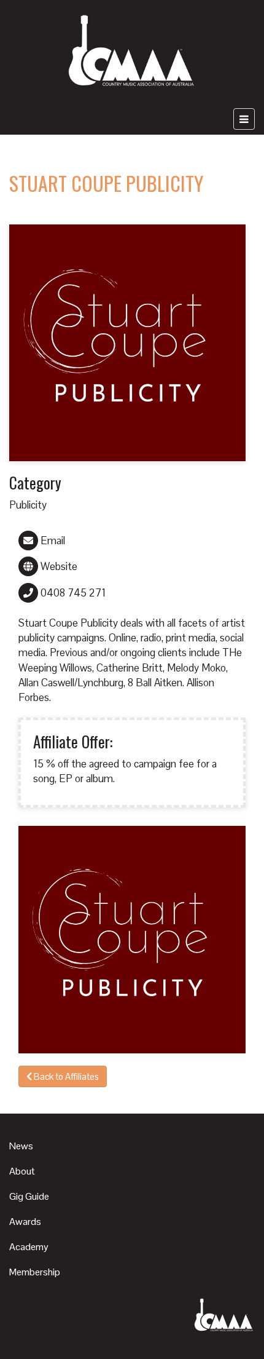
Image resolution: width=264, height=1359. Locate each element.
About (22, 1171)
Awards (25, 1221)
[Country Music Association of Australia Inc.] (132, 51)
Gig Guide (29, 1196)
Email (51, 540)
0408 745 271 (72, 593)
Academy (29, 1246)
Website (57, 566)
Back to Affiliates (65, 1076)
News (21, 1145)
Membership (34, 1272)
